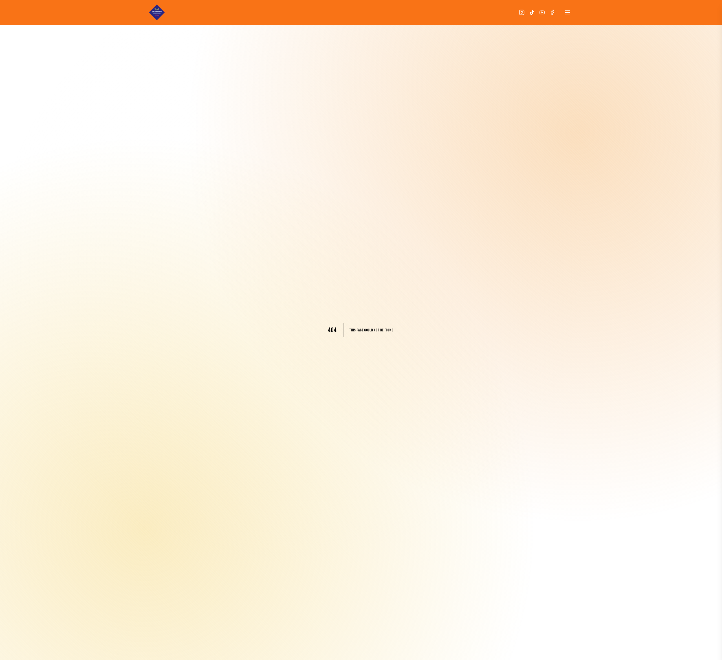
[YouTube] (542, 12)
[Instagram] (522, 12)
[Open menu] (567, 12)
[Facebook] (552, 12)
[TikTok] (532, 12)
